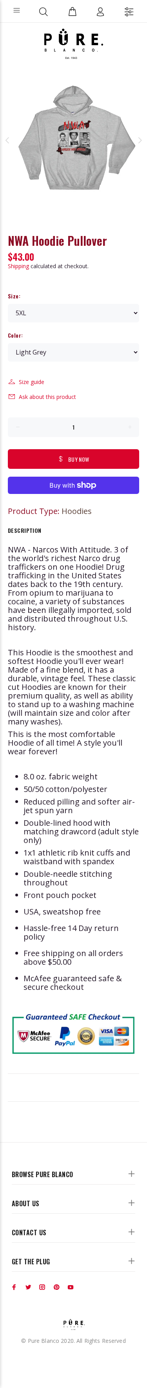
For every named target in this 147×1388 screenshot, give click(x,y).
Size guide (31, 382)
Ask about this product (47, 396)
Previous (7, 140)
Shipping (18, 266)
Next (139, 140)
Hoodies (77, 511)
